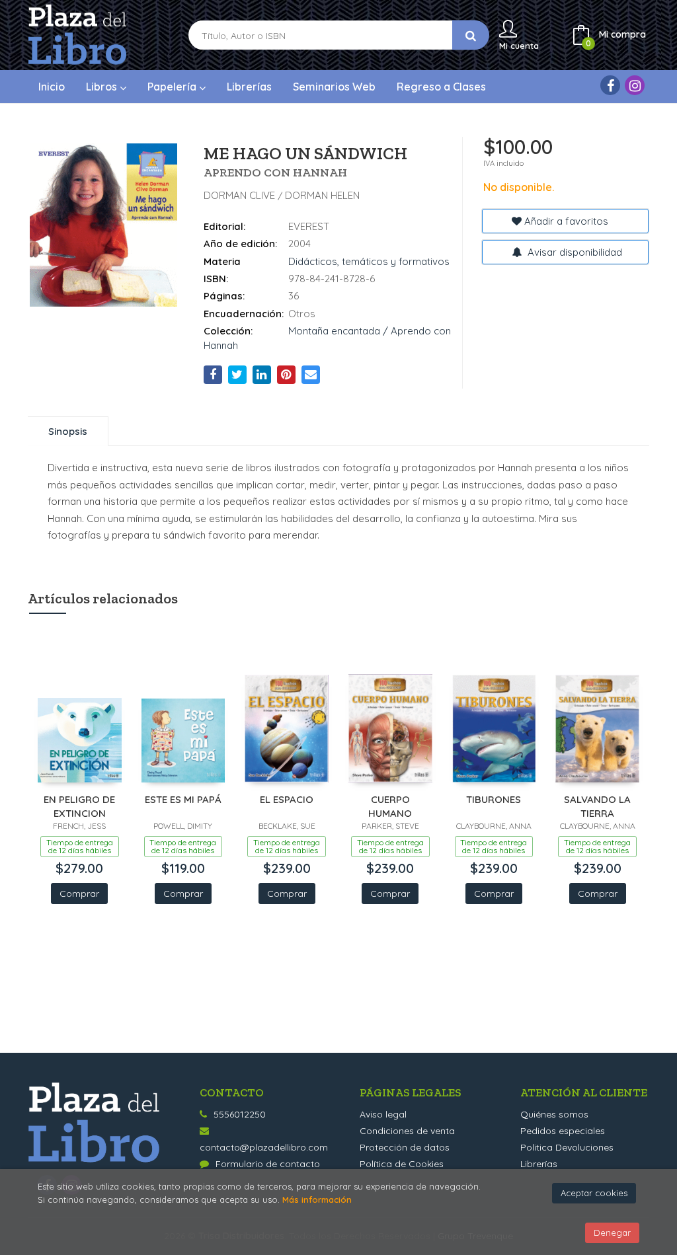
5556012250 (240, 1114)
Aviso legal (383, 1114)
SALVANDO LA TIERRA (597, 806)
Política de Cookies (402, 1164)
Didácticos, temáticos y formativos (369, 261)
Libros (103, 86)
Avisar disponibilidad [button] (573, 252)
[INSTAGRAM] (635, 85)
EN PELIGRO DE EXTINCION (79, 806)
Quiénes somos (554, 1114)
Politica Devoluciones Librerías (567, 1155)
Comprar (79, 893)
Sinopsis (67, 431)
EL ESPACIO (286, 799)
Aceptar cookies (594, 1193)
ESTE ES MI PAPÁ (183, 799)
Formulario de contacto (268, 1164)
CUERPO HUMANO (390, 806)
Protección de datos (405, 1147)
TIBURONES (493, 799)
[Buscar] (470, 35)
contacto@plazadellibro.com (264, 1147)
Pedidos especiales (562, 1131)
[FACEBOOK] (610, 85)
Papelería (173, 86)
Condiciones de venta (407, 1131)
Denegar (612, 1232)
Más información (317, 1199)
